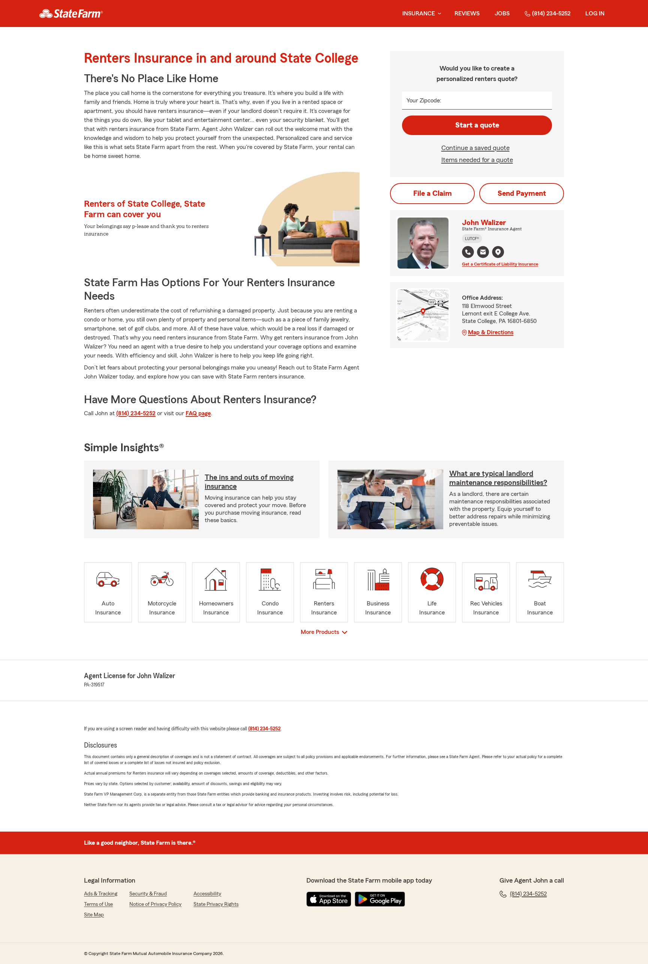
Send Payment (522, 193)
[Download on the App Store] (328, 899)
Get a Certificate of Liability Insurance (500, 264)
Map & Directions (490, 332)
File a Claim (432, 193)
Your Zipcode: (423, 101)
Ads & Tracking (100, 893)
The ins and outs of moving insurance (249, 482)
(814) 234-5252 (551, 14)
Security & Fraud (148, 893)
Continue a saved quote (475, 147)
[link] (71, 13)
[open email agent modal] (483, 253)
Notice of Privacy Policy (155, 904)
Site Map (94, 914)
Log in (594, 14)
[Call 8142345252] (468, 252)
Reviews (467, 14)
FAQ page (198, 413)
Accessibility (207, 893)
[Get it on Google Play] (380, 899)
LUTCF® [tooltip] (472, 238)
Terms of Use (98, 904)
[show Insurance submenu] (438, 14)
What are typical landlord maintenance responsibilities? (498, 478)
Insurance (418, 14)
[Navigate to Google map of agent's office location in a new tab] (498, 252)
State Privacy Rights (216, 904)
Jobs (502, 14)
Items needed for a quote (477, 159)
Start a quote (477, 125)
